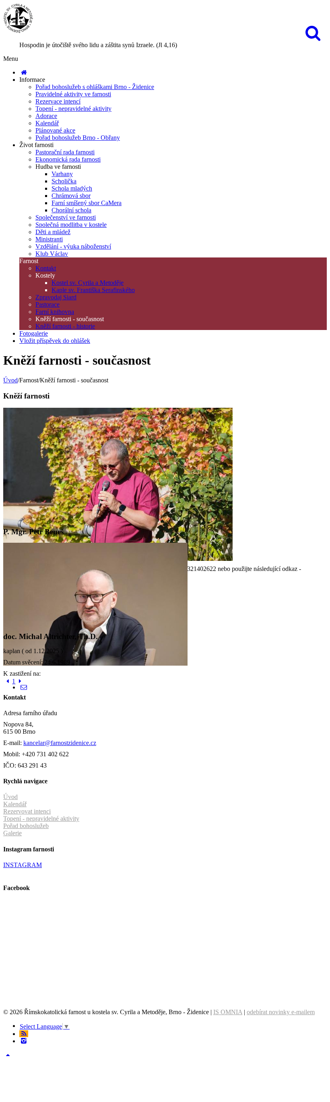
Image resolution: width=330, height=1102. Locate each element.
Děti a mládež (52, 231)
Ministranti (49, 239)
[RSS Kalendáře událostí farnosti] (23, 1033)
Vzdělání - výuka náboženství (73, 246)
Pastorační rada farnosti (65, 152)
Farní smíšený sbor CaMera (87, 202)
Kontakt (45, 268)
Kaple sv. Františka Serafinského (93, 289)
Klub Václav (51, 253)
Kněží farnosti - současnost (69, 318)
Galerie (12, 833)
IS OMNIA (227, 1012)
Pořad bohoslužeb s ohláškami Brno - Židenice (94, 86)
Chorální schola (71, 210)
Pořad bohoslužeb (26, 825)
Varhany (62, 173)
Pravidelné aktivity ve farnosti (73, 94)
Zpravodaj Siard (55, 297)
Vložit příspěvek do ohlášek (54, 340)
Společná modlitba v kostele (71, 224)
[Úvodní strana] (23, 72)
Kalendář (47, 123)
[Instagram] (23, 1041)
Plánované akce (55, 130)
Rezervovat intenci (27, 811)
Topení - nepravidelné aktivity (73, 108)
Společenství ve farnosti (65, 217)
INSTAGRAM (22, 864)
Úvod (10, 380)
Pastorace (47, 304)
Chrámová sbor (71, 195)
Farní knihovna (54, 311)
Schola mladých (72, 188)
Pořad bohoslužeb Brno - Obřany (77, 137)
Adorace (46, 115)
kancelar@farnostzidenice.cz (59, 742)
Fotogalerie (33, 333)
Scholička (64, 181)
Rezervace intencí (57, 101)
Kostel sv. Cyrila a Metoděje (88, 282)
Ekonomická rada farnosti (68, 159)
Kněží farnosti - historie (65, 326)
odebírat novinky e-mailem (281, 1012)
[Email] (23, 687)
